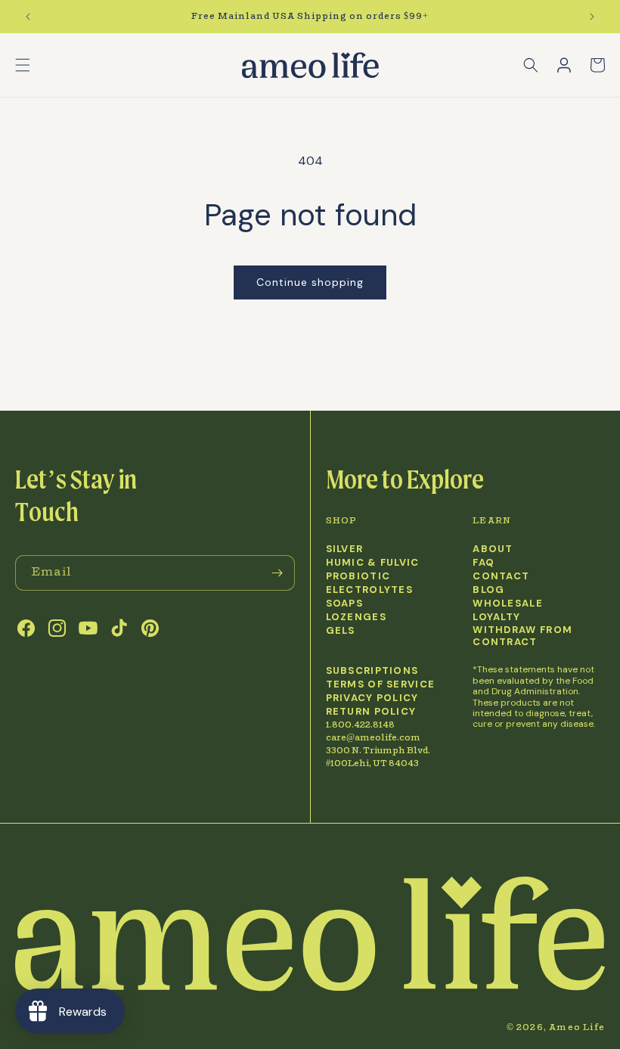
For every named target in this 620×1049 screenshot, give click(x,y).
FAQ (483, 563)
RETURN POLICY (371, 712)
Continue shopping (310, 282)
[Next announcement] (592, 16)
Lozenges (356, 617)
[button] (22, 65)
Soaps (345, 603)
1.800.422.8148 (360, 724)
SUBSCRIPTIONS (372, 671)
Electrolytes (370, 590)
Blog (488, 590)
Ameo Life (577, 1027)
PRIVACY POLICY (372, 698)
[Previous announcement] (28, 16)
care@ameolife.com (373, 737)
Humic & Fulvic (373, 563)
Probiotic (358, 576)
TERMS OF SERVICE (381, 684)
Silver (345, 549)
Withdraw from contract (522, 636)
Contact (501, 576)
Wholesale (508, 603)
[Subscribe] (277, 573)
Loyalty (496, 617)
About (493, 549)
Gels (340, 631)
